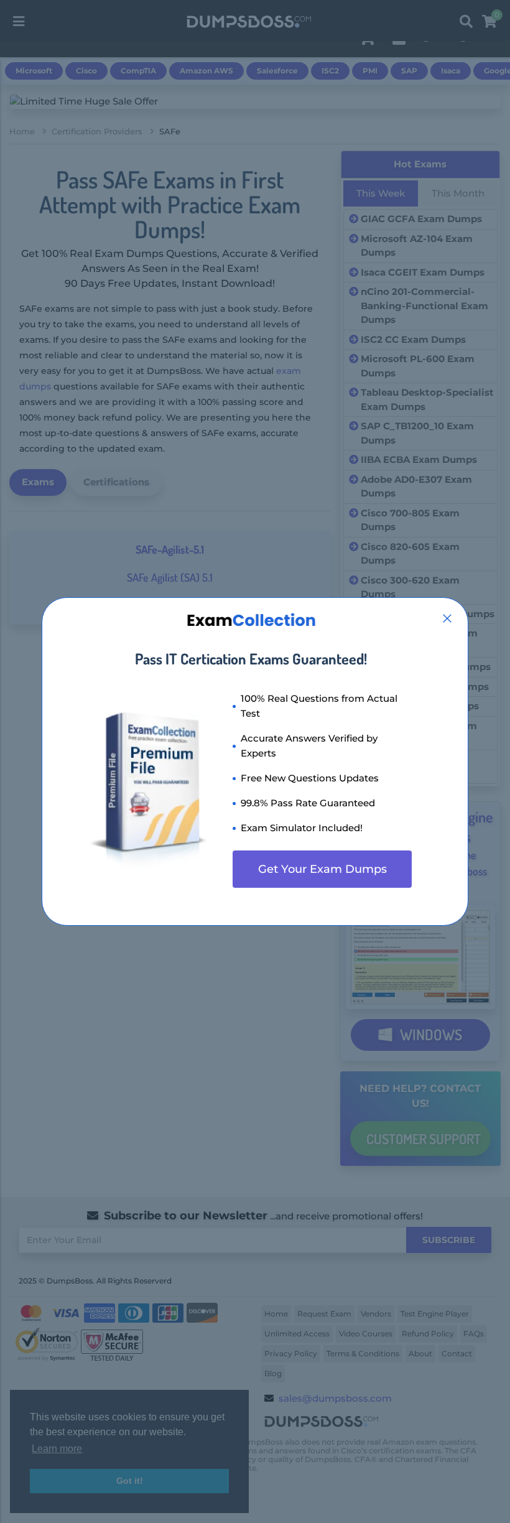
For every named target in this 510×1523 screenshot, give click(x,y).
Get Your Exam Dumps (322, 869)
